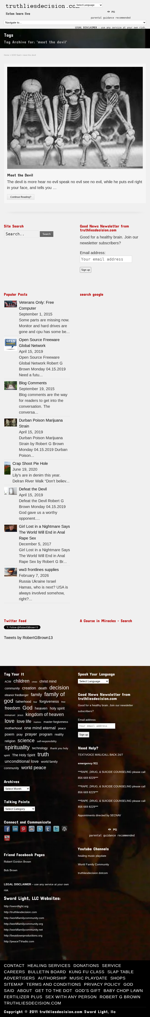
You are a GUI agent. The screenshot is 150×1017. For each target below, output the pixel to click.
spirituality (17, 747)
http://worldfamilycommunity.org (23, 923)
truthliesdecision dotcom (93, 873)
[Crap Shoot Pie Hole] (7, 468)
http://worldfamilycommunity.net (23, 929)
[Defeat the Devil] (10, 491)
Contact (14, 965)
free (63, 702)
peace (62, 728)
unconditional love (22, 761)
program (45, 734)
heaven (41, 708)
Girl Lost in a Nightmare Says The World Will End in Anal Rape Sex (44, 532)
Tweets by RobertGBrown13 (28, 637)
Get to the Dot (53, 990)
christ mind (47, 681)
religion (10, 741)
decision (59, 688)
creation (29, 688)
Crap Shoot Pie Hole (30, 463)
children (21, 681)
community (12, 688)
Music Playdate (88, 978)
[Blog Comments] (10, 385)
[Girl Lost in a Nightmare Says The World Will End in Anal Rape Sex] (10, 528)
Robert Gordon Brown (17, 861)
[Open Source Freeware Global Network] (10, 344)
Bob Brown (10, 870)
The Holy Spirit (23, 755)
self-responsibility (47, 741)
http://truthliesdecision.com (20, 912)
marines (37, 722)
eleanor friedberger (17, 695)
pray (20, 734)
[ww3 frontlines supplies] (10, 572)
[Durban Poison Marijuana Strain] (10, 422)
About (24, 990)
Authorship (52, 978)
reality (59, 734)
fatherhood (23, 701)
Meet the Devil (20, 175)
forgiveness (49, 701)
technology (40, 748)
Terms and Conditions (53, 984)
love (9, 721)
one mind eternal (40, 728)
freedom (12, 708)
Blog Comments (33, 383)
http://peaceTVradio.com (19, 941)
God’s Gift (88, 990)
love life (24, 721)
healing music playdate (92, 855)
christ (34, 682)
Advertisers (19, 978)
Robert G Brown (120, 997)
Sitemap (13, 984)
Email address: (93, 253)
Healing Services (49, 965)
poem (9, 734)
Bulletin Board (47, 972)
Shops (118, 978)
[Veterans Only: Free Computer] (10, 304)
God (27, 708)
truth (43, 754)
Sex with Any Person (71, 997)
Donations (86, 965)
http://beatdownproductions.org (23, 935)
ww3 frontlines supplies (39, 569)
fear (35, 702)
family (36, 694)
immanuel (10, 715)
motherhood (13, 728)
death (42, 688)
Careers (14, 972)
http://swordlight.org (16, 906)
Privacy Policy (102, 984)
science (26, 740)
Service (111, 965)
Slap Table (120, 972)
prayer (31, 734)
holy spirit (57, 708)
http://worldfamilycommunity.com (24, 917)
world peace (33, 767)
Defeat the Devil (33, 489)
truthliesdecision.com (32, 1003)
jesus (20, 715)
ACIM (8, 681)
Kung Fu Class (86, 972)
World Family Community (93, 864)
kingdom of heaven (45, 714)
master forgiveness (56, 721)
